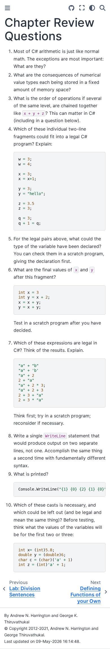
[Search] (102, 8)
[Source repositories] (71, 8)
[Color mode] (92, 8)
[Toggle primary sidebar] (7, 8)
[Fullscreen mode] (82, 8)
